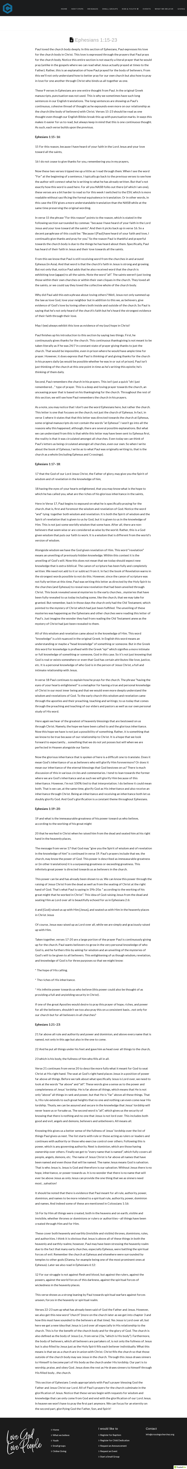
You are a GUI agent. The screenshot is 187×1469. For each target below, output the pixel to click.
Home (56, 1430)
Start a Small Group (110, 1456)
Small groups (59, 1446)
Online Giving (59, 1451)
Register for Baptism (110, 1435)
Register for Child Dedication (114, 1440)
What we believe (61, 1435)
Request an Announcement (113, 1446)
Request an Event (108, 1451)
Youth (56, 1440)
